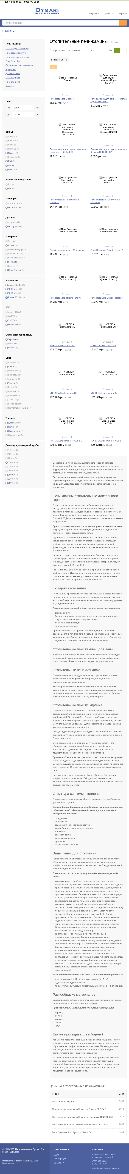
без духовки (14, 226)
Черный (11, 383)
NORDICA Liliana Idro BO (103, 345)
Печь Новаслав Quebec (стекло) (106, 298)
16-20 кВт (12, 293)
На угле (12, 427)
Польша (12, 343)
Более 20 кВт (14, 297)
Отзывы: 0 (108, 95)
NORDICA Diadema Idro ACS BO (66, 440)
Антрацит (12, 379)
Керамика (12, 262)
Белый (11, 387)
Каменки (10, 86)
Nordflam (12, 149)
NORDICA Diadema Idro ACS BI (106, 440)
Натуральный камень (18, 408)
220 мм (11, 479)
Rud (10, 161)
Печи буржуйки (13, 61)
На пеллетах (14, 431)
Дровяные (13, 423)
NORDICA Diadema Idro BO (63, 393)
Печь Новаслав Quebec (62, 98)
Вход (56, 1154)
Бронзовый (13, 375)
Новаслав (12, 169)
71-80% (11, 320)
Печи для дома (13, 82)
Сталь (11, 245)
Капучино (12, 362)
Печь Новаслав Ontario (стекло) (106, 250)
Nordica (11, 153)
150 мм (11, 483)
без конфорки (14, 207)
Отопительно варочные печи (19, 65)
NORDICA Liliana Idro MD (62, 345)
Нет (10, 188)
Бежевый (12, 395)
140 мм (11, 450)
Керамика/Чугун (15, 249)
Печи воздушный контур (17, 49)
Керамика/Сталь (16, 258)
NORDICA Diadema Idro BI (103, 393)
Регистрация (60, 1159)
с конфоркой (14, 203)
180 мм (11, 475)
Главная (7, 30)
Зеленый (12, 400)
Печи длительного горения (18, 57)
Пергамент (13, 371)
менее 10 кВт (14, 285)
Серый (11, 367)
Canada (11, 136)
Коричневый (14, 404)
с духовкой (13, 222)
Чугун (11, 241)
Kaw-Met (12, 140)
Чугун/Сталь (14, 254)
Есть (10, 184)
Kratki (11, 145)
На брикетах (14, 435)
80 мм (11, 458)
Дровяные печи (13, 74)
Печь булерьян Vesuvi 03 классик (67, 250)
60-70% (11, 316)
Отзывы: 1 (67, 95)
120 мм (11, 462)
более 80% (13, 324)
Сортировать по (57, 50)
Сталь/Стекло (14, 270)
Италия (11, 348)
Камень (11, 266)
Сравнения (59, 1163)
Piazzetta (12, 157)
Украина (12, 339)
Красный (12, 391)
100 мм (11, 454)
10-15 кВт (12, 289)
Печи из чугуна (13, 78)
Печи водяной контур (16, 53)
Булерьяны (11, 69)
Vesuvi (11, 165)
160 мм (11, 471)
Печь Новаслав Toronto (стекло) (66, 298)
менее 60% (13, 312)
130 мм (11, 466)
